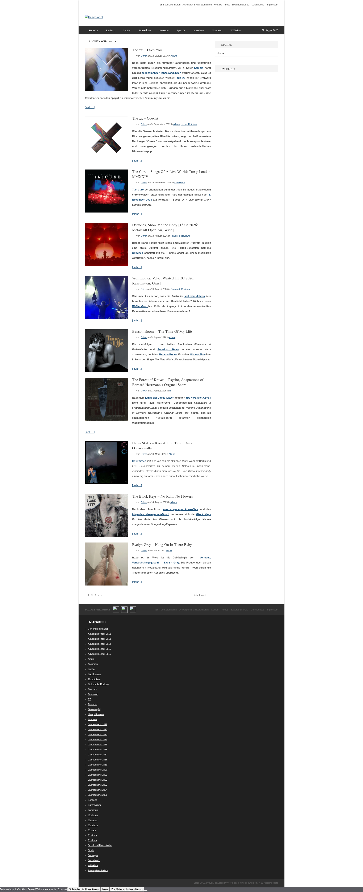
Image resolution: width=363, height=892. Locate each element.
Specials (181, 30)
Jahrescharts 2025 (97, 795)
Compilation (94, 679)
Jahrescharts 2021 (97, 774)
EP (170, 390)
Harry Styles (139, 461)
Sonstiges (93, 855)
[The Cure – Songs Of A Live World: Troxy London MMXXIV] (106, 211)
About (227, 4)
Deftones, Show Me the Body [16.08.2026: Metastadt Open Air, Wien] (165, 227)
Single (169, 550)
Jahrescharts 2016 (97, 749)
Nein (105, 889)
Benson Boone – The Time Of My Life (162, 331)
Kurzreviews (94, 805)
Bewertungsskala (240, 4)
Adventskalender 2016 (99, 654)
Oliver (144, 56)
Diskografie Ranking (98, 684)
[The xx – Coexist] (106, 158)
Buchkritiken (94, 674)
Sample (198, 68)
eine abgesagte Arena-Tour (180, 509)
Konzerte (163, 30)
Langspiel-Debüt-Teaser (159, 397)
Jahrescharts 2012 (97, 729)
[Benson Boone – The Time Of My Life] (106, 371)
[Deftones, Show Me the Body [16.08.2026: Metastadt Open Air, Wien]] (106, 265)
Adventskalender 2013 (99, 639)
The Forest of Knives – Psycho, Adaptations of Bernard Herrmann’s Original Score (167, 382)
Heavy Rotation (189, 124)
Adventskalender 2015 (99, 649)
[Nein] (145, 890)
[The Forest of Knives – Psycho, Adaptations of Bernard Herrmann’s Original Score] (106, 420)
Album (174, 56)
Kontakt (218, 4)
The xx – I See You (147, 49)
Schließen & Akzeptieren (84, 889)
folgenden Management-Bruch (150, 514)
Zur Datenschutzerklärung (126, 889)
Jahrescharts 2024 (97, 790)
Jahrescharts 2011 (97, 724)
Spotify (126, 30)
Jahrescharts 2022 (97, 780)
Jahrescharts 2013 (97, 734)
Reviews (110, 30)
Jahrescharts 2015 (97, 744)
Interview (92, 719)
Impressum (272, 4)
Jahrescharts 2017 (97, 754)
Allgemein (93, 664)
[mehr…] (90, 107)
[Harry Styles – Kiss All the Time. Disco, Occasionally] (106, 483)
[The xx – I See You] (106, 90)
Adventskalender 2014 (99, 644)
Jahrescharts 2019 (97, 764)
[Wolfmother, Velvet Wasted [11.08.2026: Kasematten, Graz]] (106, 318)
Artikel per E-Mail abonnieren (197, 4)
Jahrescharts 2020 (97, 769)
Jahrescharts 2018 (97, 759)
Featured (175, 236)
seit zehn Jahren (194, 296)
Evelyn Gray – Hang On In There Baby (162, 544)
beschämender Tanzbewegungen (161, 73)
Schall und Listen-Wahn (100, 845)
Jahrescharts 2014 (97, 739)
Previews (92, 820)
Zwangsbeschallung (98, 870)
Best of (91, 669)
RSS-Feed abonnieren (169, 4)
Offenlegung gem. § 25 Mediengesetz (259, 883)
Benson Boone (168, 354)
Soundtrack (94, 860)
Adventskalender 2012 (99, 633)
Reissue (92, 830)
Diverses (92, 689)
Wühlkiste (235, 30)
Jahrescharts (145, 30)
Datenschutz (257, 4)
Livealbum (179, 182)
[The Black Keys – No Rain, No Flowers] (106, 536)
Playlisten (217, 30)
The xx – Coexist (145, 118)
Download (93, 694)
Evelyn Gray (171, 562)
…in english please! (98, 628)
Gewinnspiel (94, 709)
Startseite (93, 30)
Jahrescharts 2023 (97, 785)
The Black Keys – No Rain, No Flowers (162, 496)
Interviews (198, 30)
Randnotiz (93, 825)
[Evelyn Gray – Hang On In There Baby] (106, 584)
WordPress (233, 883)
